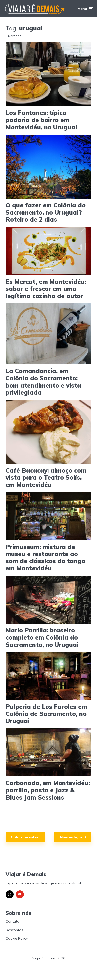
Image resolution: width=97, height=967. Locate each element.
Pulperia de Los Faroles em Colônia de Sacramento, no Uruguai (46, 713)
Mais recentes (26, 837)
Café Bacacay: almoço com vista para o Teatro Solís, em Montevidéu (46, 477)
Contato (12, 921)
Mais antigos (71, 837)
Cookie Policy (17, 938)
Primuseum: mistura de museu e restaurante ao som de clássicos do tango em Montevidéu (45, 557)
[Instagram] (10, 894)
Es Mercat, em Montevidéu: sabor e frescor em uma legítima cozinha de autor (46, 289)
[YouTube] (20, 894)
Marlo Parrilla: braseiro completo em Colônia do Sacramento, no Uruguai (42, 637)
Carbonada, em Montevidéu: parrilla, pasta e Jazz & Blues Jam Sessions (48, 790)
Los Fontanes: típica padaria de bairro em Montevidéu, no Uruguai (41, 120)
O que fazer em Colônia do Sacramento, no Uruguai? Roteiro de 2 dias (46, 212)
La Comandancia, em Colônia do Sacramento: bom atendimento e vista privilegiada (43, 381)
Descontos (14, 930)
